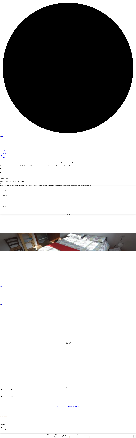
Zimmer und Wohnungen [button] (4, 149)
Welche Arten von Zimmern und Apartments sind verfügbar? (7, 396)
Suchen (84, 435)
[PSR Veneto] (61, 406)
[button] (68, 156)
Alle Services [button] (2, 151)
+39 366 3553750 (2, 420)
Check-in (48, 434)
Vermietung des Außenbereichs (4, 426)
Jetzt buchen (68, 211)
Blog (2, 155)
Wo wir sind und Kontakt (3, 429)
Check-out (56, 434)
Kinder (70, 435)
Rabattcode (77, 434)
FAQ (1, 427)
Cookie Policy (134, 433)
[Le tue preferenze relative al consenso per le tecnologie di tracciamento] (134, 436)
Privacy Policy (130, 433)
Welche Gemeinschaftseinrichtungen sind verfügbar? (6, 389)
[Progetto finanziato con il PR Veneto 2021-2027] (73, 406)
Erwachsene (64, 435)
